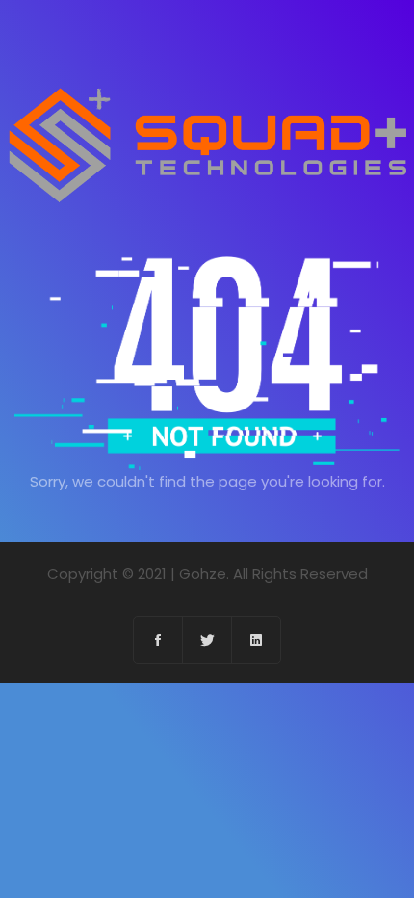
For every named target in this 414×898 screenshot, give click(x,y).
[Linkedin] (256, 640)
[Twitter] (207, 640)
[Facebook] (158, 640)
